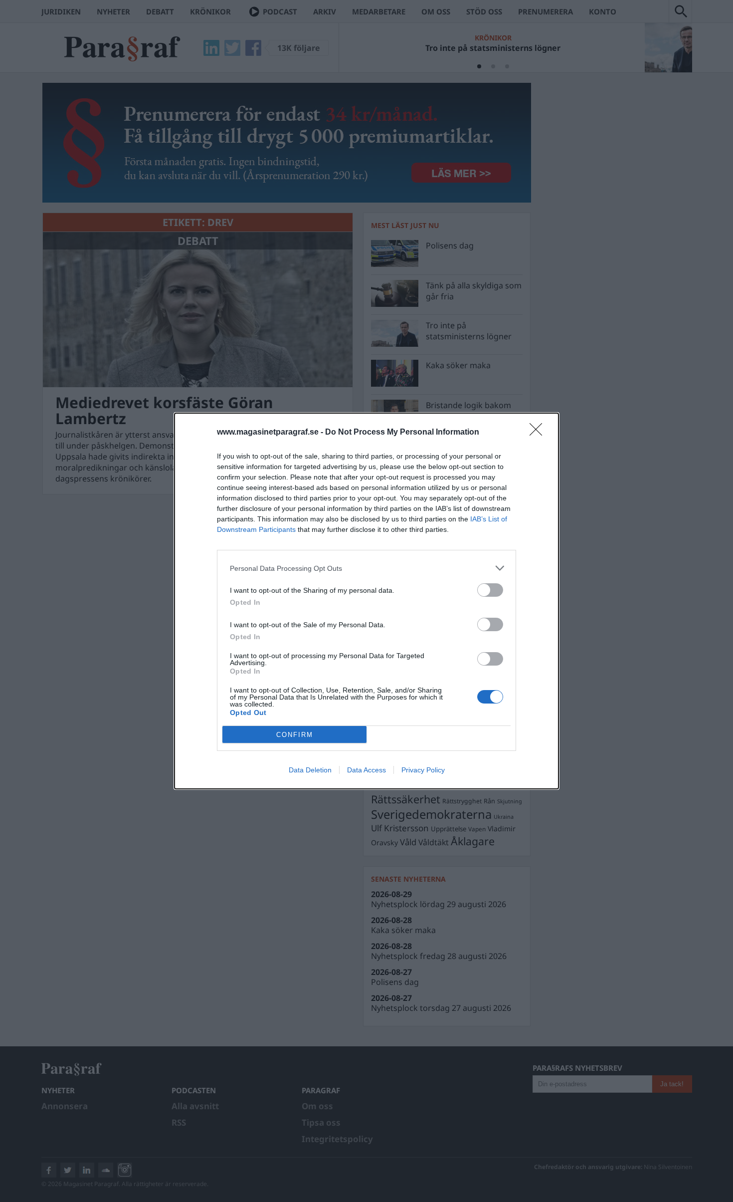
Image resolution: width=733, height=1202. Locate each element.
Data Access (366, 770)
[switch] (490, 590)
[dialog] (366, 601)
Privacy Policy (423, 770)
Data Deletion (310, 770)
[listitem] (366, 568)
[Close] (539, 432)
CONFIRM (294, 734)
